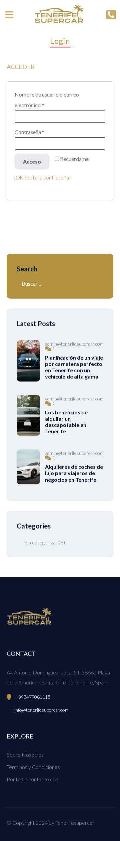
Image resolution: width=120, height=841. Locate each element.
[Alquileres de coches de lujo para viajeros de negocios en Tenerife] (28, 466)
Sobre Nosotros (25, 754)
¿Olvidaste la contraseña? (42, 177)
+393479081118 (32, 697)
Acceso (32, 161)
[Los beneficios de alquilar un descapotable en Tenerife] (28, 415)
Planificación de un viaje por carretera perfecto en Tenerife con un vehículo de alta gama (74, 367)
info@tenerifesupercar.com (41, 710)
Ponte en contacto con (32, 779)
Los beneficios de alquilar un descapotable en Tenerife (66, 422)
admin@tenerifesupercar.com (74, 344)
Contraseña (29, 132)
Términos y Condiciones (33, 767)
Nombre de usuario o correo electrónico (47, 99)
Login (60, 40)
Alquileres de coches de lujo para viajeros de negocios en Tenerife (74, 472)
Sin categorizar (41, 542)
